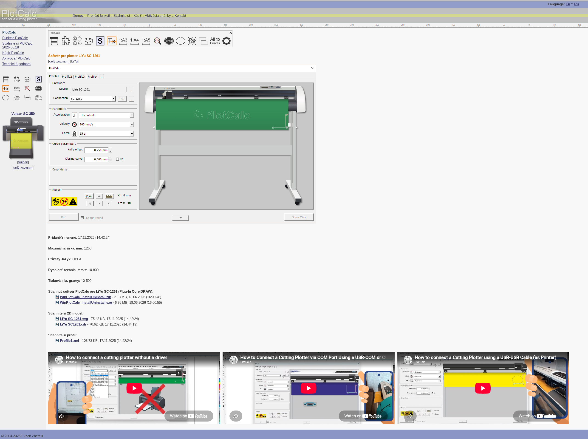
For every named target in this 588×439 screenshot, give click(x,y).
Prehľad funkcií (98, 15)
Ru (576, 4)
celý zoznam (23, 168)
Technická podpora (16, 64)
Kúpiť (137, 15)
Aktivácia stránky (158, 15)
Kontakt (180, 15)
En (568, 4)
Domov (78, 15)
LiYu (74, 61)
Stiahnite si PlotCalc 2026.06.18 (17, 45)
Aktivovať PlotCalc (16, 58)
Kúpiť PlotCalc (13, 53)
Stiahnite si (121, 15)
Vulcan (23, 162)
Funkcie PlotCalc (15, 38)
